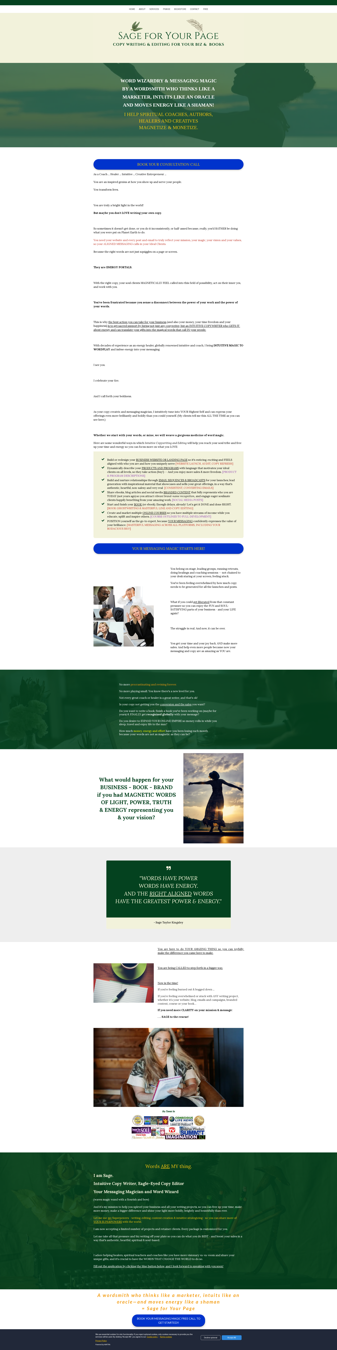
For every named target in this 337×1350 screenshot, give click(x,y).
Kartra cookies (166, 1337)
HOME (132, 9)
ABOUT (142, 9)
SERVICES (154, 9)
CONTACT (194, 9)
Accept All (231, 1338)
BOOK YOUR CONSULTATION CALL (168, 164)
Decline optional (210, 1338)
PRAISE (166, 9)
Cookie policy (152, 1337)
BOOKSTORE (180, 9)
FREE (205, 9)
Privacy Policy (101, 1341)
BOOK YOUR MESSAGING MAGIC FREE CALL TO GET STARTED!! (168, 1320)
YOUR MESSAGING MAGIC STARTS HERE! (168, 548)
